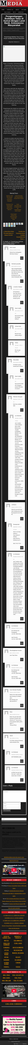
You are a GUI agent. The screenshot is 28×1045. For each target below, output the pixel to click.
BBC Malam (6, 980)
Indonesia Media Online (15, 1041)
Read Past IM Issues (14, 860)
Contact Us (10, 9)
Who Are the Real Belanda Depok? (18, 883)
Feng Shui (18, 943)
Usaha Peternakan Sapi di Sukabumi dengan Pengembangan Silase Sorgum (17, 207)
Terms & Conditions (13, 1039)
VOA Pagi (18, 978)
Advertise (21, 12)
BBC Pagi (6, 975)
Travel (6, 967)
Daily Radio (7, 12)
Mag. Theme (16, 1043)
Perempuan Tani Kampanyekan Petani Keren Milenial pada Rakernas (9, 207)
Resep (18, 957)
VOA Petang (18, 980)
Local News (6, 953)
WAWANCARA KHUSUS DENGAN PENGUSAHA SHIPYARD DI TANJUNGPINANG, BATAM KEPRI (14, 893)
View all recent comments (14, 908)
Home (3, 9)
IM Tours (24, 9)
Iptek (6, 950)
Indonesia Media (10, 29)
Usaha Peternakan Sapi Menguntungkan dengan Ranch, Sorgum (19, 197)
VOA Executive (18, 975)
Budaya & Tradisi (18, 937)
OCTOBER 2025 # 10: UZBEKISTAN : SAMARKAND (14, 920)
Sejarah (18, 960)
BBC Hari (6, 978)
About (17, 9)
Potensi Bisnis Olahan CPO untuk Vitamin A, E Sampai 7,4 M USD (8, 233)
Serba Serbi (6, 963)
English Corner (6, 944)
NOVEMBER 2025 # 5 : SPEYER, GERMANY (14, 918)
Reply (22, 258)
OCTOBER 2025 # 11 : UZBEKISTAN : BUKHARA (14, 915)
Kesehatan (18, 950)
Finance (6, 947)
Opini (6, 957)
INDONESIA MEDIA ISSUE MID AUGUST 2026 (14, 857)
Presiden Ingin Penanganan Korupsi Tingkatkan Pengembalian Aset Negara (20, 235)
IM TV (14, 12)
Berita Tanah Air (17, 29)
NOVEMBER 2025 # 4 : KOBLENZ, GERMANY (14, 923)
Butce (6, 940)
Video (18, 967)
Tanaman (9, 30)
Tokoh (18, 963)
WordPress (25, 1043)
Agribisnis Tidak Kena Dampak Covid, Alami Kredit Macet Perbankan (9, 198)
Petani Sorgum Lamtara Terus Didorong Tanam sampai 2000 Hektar (13, 217)
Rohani (6, 960)
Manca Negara (18, 953)
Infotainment (18, 947)
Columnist (18, 940)
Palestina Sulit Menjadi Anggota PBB (17, 903)
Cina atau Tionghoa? (14, 1004)
